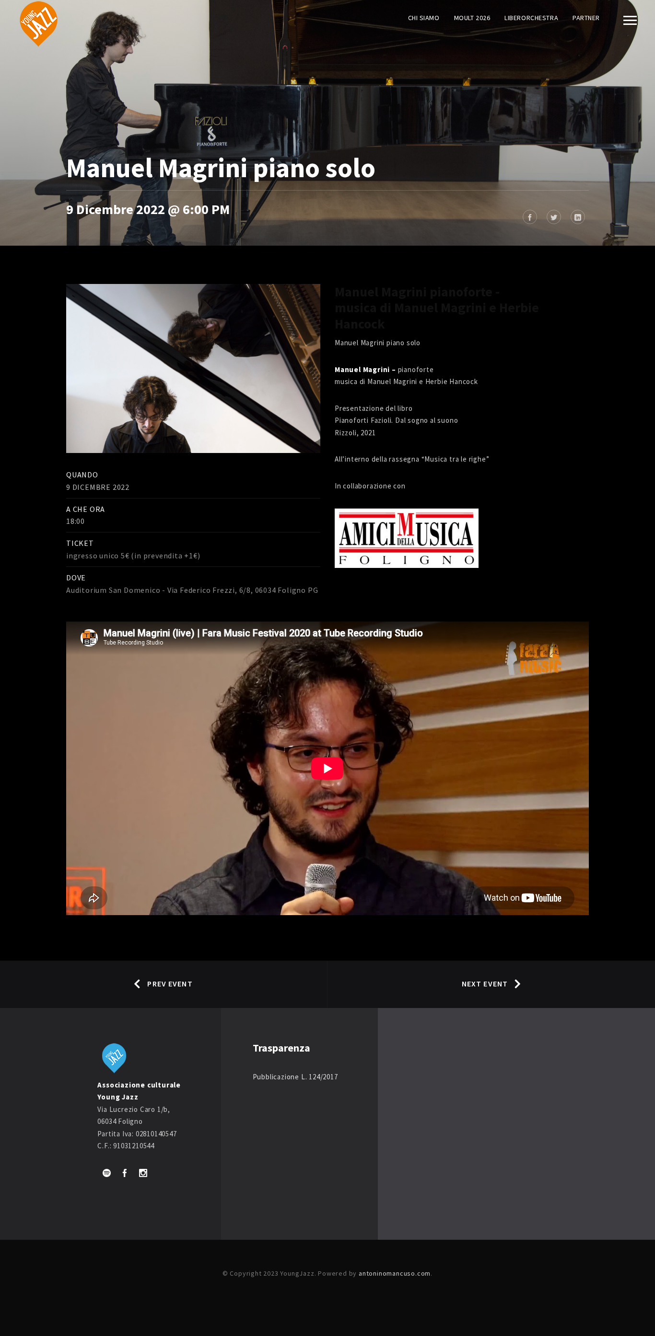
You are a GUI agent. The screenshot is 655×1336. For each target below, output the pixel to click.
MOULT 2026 (472, 17)
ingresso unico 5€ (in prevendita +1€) (133, 555)
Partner (586, 17)
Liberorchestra (531, 17)
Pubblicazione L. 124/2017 (295, 1076)
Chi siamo (424, 17)
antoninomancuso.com (395, 1273)
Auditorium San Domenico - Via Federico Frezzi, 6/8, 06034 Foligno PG (192, 590)
